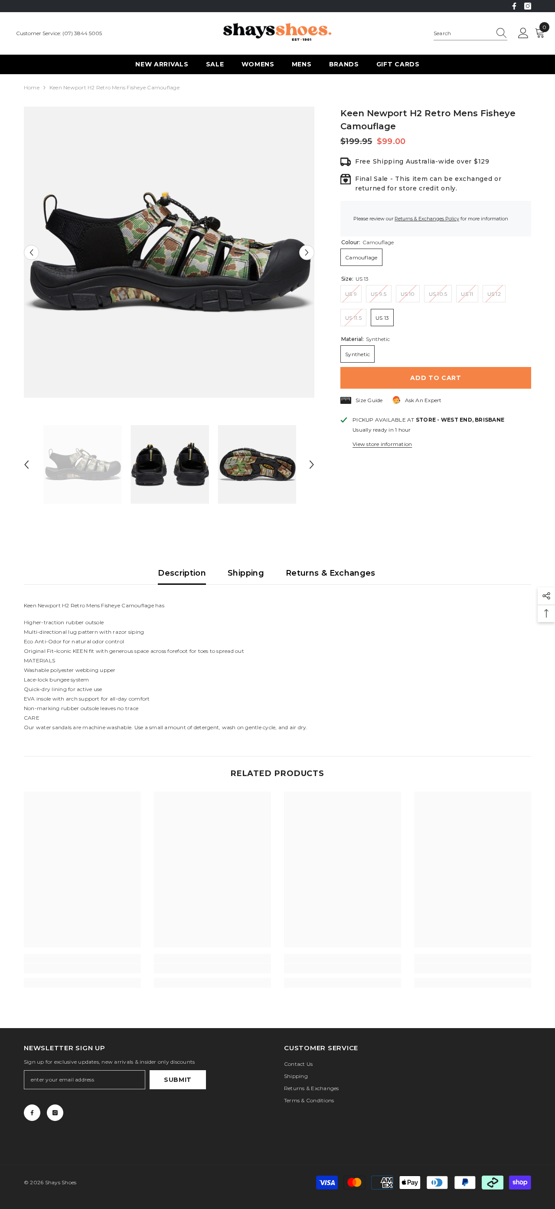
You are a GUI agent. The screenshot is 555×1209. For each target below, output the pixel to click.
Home (31, 87)
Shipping (246, 573)
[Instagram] (527, 6)
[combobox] (462, 33)
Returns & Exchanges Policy (427, 219)
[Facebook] (514, 6)
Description (182, 573)
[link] (82, 968)
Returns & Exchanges (330, 573)
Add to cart (435, 378)
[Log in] (523, 33)
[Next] (306, 252)
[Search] (470, 33)
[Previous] (31, 252)
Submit (178, 1080)
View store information (382, 444)
